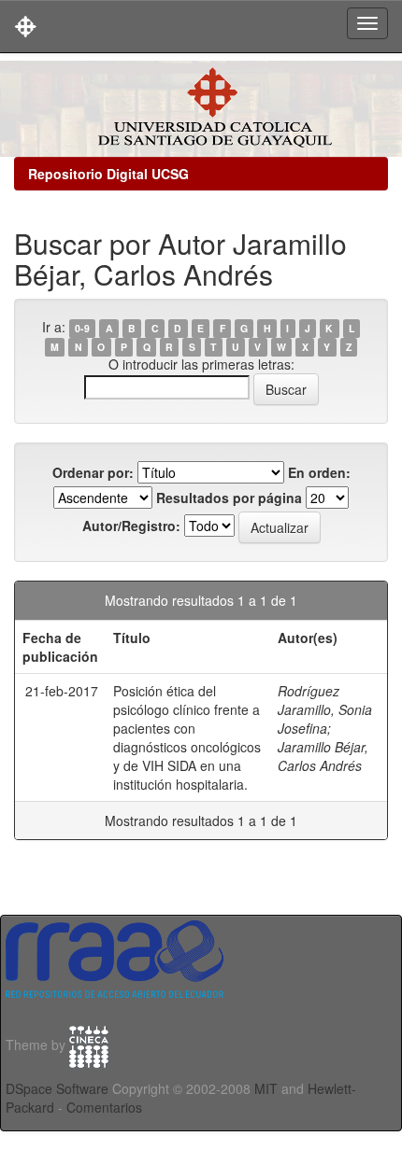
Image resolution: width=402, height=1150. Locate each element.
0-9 (82, 328)
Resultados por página (229, 497)
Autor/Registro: (131, 525)
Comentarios (104, 1107)
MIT (266, 1088)
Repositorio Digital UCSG (108, 173)
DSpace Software (57, 1088)
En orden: (319, 472)
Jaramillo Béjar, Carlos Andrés (323, 756)
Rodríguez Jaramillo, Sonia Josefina (325, 709)
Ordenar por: (93, 472)
